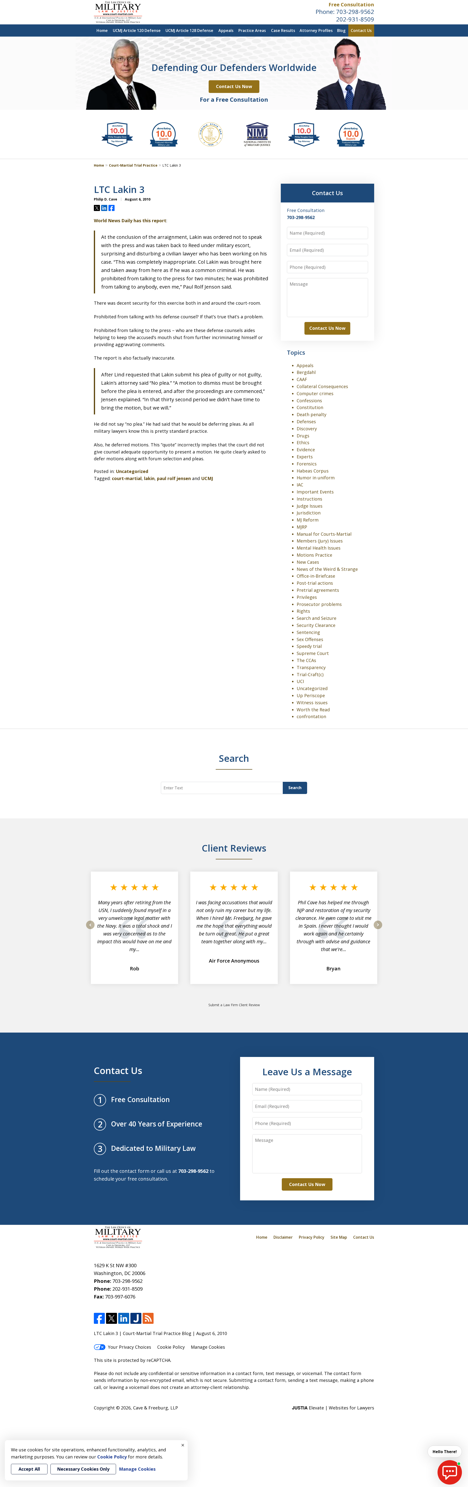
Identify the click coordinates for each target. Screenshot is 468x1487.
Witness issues (312, 702)
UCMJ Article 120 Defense (137, 30)
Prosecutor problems (319, 604)
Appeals (226, 30)
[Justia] (135, 1318)
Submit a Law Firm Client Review (234, 1005)
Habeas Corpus (313, 471)
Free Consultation (351, 4)
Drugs (303, 436)
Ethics (303, 442)
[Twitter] (111, 1318)
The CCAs (306, 660)
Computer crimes (315, 393)
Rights (303, 611)
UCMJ (207, 478)
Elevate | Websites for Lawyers (333, 1408)
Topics (296, 352)
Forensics (307, 464)
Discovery (307, 429)
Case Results (283, 30)
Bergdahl (306, 372)
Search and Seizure (316, 618)
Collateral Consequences (322, 386)
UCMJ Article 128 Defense (189, 30)
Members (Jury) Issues (320, 541)
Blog (341, 30)
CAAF (302, 379)
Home (102, 30)
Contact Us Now (234, 86)
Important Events (315, 492)
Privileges (307, 597)
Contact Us (361, 30)
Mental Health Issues (319, 548)
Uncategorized (132, 471)
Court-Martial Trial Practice (133, 165)
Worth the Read (313, 710)
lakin (149, 478)
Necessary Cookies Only (83, 1469)
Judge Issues (309, 506)
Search (295, 787)
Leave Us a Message (307, 1071)
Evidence (306, 449)
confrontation (311, 716)
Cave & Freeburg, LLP (155, 1408)
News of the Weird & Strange (327, 569)
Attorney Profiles (316, 30)
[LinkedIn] (123, 1318)
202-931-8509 (355, 19)
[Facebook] (99, 1318)
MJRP (302, 527)
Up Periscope (311, 695)
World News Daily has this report (130, 220)
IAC (300, 485)
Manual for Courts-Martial (324, 534)
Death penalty (311, 414)
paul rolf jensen (174, 478)
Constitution (310, 407)
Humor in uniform (316, 478)
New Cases (308, 562)
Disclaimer (283, 1237)
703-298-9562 (355, 12)
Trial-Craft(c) (310, 674)
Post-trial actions (315, 583)
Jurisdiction (309, 513)
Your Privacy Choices (129, 1347)
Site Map (339, 1237)
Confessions (309, 400)
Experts (305, 457)
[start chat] (450, 1472)
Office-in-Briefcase (316, 576)
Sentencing (308, 632)
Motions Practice (314, 555)
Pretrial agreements (318, 590)
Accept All (29, 1469)
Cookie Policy (171, 1347)
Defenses (306, 421)
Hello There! (445, 1451)
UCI (300, 681)
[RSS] (148, 1318)
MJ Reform (308, 520)
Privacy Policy (311, 1237)
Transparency (311, 667)
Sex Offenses (310, 639)
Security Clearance (316, 625)
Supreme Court (313, 653)
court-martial (127, 478)
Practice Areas (252, 30)
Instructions (309, 499)
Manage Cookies (208, 1347)
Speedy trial (309, 646)
